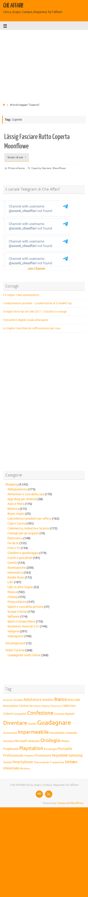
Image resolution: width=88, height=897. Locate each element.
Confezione (40, 713)
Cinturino (55, 706)
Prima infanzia (16, 168)
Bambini (48, 700)
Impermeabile (33, 732)
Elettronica (15, 538)
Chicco (36, 706)
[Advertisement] (44, 65)
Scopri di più (15, 157)
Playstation (31, 748)
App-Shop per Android (22, 499)
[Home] (4, 105)
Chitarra (45, 705)
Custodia (59, 714)
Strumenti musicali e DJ (23, 626)
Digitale (70, 714)
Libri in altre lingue (20, 587)
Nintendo (34, 741)
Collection (69, 706)
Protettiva (29, 755)
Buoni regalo (16, 514)
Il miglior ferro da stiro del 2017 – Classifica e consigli (34, 311)
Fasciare (46, 168)
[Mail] (39, 794)
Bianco (60, 699)
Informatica (15, 572)
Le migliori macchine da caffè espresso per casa (31, 328)
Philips (65, 741)
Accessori (8, 700)
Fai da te (13, 543)
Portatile (65, 749)
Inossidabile (57, 733)
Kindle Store (15, 577)
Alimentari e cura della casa (25, 494)
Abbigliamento (17, 489)
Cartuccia (26, 706)
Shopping (11, 484)
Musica (12, 592)
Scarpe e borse (17, 612)
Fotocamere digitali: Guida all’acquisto (25, 320)
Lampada (71, 733)
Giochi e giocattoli (19, 558)
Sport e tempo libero (21, 621)
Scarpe (7, 762)
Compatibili (19, 714)
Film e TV (13, 548)
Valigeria (13, 631)
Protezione (43, 755)
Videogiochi (15, 636)
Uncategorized (15, 643)
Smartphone (22, 762)
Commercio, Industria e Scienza (28, 528)
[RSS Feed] (48, 794)
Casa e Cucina (16, 523)
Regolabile (60, 755)
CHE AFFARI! (13, 5)
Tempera (62, 803)
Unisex (71, 761)
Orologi (12, 597)
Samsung (75, 755)
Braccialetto (10, 706)
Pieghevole (11, 749)
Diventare (15, 723)
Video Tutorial (15, 650)
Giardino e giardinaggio (23, 553)
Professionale (13, 755)
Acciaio (18, 700)
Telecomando (41, 762)
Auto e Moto (15, 504)
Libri (10, 582)
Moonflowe (59, 168)
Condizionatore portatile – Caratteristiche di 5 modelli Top (37, 303)
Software (13, 616)
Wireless (25, 768)
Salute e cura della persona (25, 607)
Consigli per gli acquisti (23, 533)
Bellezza (13, 509)
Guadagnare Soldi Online (24, 655)
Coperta (36, 168)
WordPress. (77, 803)
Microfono (8, 741)
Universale (11, 768)
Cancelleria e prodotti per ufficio (29, 518)
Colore (8, 714)
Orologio (50, 740)
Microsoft (21, 741)
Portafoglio (50, 749)
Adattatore (32, 699)
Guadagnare (54, 723)
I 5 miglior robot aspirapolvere (21, 295)
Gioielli (12, 563)
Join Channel (36, 268)
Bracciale (74, 700)
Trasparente (57, 762)
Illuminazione (16, 568)
